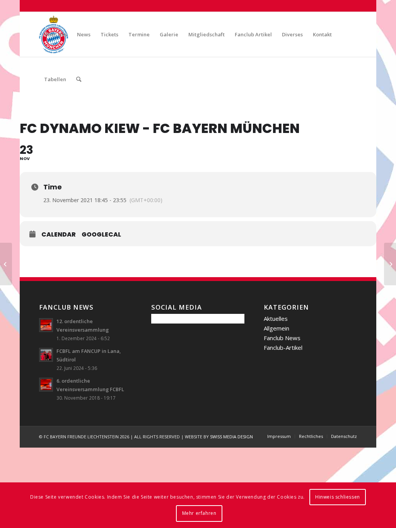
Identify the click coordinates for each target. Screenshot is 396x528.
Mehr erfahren (199, 513)
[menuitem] (55, 34)
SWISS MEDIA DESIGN (231, 436)
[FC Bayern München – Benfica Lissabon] (6, 264)
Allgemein (276, 328)
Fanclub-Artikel (283, 347)
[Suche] (78, 79)
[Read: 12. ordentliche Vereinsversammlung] (46, 325)
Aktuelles (276, 318)
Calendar (58, 234)
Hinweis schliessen (337, 497)
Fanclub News (282, 338)
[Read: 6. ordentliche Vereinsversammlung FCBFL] (46, 385)
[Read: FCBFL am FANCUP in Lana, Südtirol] (46, 355)
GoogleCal (101, 234)
